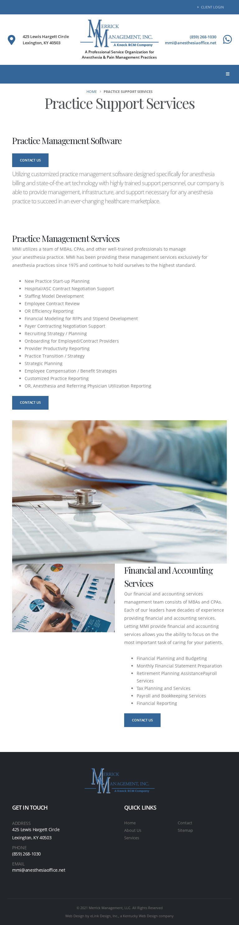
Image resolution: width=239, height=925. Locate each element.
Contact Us (30, 160)
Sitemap (185, 830)
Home (92, 91)
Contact (185, 823)
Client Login (212, 7)
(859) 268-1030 (203, 37)
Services (131, 838)
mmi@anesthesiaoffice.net (190, 43)
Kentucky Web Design (140, 915)
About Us (132, 830)
